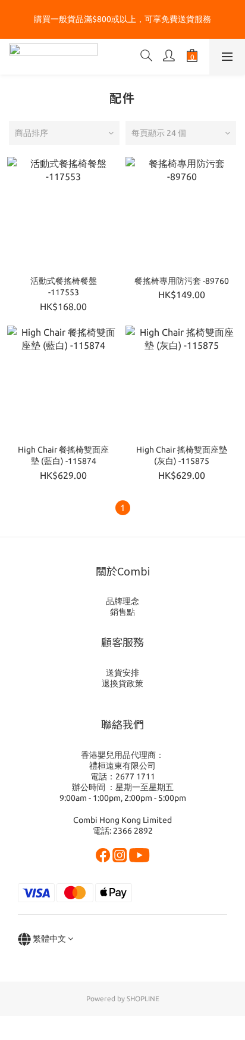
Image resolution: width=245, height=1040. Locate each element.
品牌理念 (122, 601)
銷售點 (122, 612)
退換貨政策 (122, 683)
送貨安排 (122, 672)
